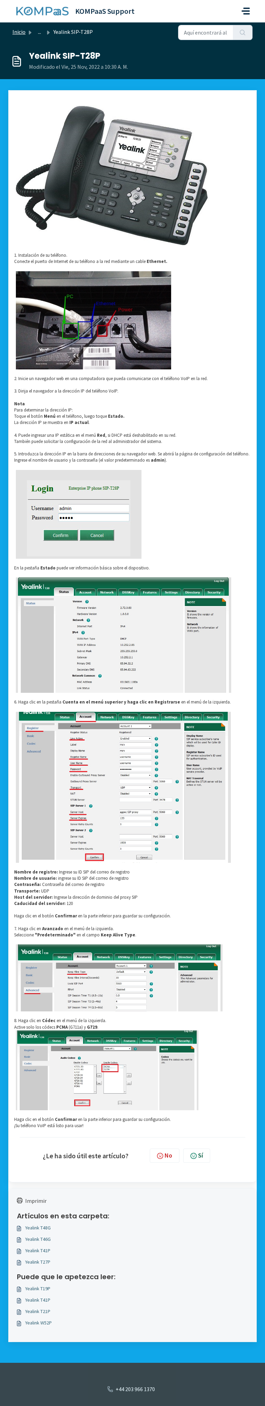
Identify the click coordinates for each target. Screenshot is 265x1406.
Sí (200, 1155)
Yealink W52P (38, 1323)
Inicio (19, 31)
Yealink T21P (37, 1311)
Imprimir (36, 1200)
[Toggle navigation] (246, 11)
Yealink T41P (37, 1250)
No (168, 1155)
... (39, 31)
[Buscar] (243, 32)
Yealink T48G (38, 1228)
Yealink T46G (38, 1239)
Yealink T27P (37, 1262)
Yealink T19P (37, 1288)
